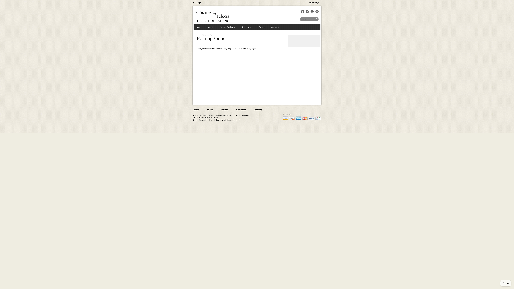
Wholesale (241, 110)
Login (199, 3)
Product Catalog (226, 27)
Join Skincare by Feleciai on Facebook (302, 11)
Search (196, 110)
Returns (224, 110)
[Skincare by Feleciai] (212, 15)
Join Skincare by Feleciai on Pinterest (312, 11)
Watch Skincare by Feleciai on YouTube (307, 11)
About (210, 27)
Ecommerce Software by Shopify (228, 120)
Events (261, 27)
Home (193, 3)
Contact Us (275, 27)
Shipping (258, 110)
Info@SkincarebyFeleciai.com (207, 118)
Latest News (247, 27)
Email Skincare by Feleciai (317, 11)
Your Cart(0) (314, 3)
